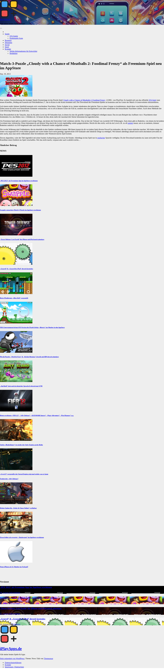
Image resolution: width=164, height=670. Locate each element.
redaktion (16, 593)
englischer (101, 138)
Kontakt (8, 49)
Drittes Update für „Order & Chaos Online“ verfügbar (18, 508)
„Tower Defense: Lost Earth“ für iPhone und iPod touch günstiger (22, 239)
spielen (130, 123)
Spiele (7, 34)
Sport (7, 47)
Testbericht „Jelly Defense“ (9, 479)
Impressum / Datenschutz (14, 667)
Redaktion (13, 53)
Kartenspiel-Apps (16, 38)
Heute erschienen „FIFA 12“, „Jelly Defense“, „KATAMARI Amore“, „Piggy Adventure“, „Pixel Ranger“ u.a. (37, 415)
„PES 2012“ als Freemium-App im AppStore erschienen (19, 181)
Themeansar (48, 659)
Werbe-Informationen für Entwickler (23, 51)
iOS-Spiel (152, 100)
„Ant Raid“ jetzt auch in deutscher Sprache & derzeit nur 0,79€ (21, 386)
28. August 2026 (6, 593)
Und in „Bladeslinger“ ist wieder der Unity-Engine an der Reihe (21, 445)
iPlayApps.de (5, 19)
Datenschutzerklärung (13, 663)
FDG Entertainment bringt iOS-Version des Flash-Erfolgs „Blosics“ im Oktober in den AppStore (32, 327)
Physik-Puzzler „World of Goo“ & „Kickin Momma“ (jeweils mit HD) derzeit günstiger (29, 357)
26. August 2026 (6, 624)
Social (7, 45)
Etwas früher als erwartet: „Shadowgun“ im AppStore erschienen (22, 537)
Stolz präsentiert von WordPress (12, 659)
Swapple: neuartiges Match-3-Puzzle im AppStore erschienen (20, 210)
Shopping (8, 43)
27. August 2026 (6, 603)
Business (8, 40)
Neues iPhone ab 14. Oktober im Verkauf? (14, 567)
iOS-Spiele (14, 36)
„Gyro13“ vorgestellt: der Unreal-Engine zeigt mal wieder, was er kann (24, 474)
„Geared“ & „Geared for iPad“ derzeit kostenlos (16, 269)
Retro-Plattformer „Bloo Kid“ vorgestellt (14, 298)
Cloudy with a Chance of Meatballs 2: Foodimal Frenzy (84, 100)
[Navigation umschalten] (1, 28)
